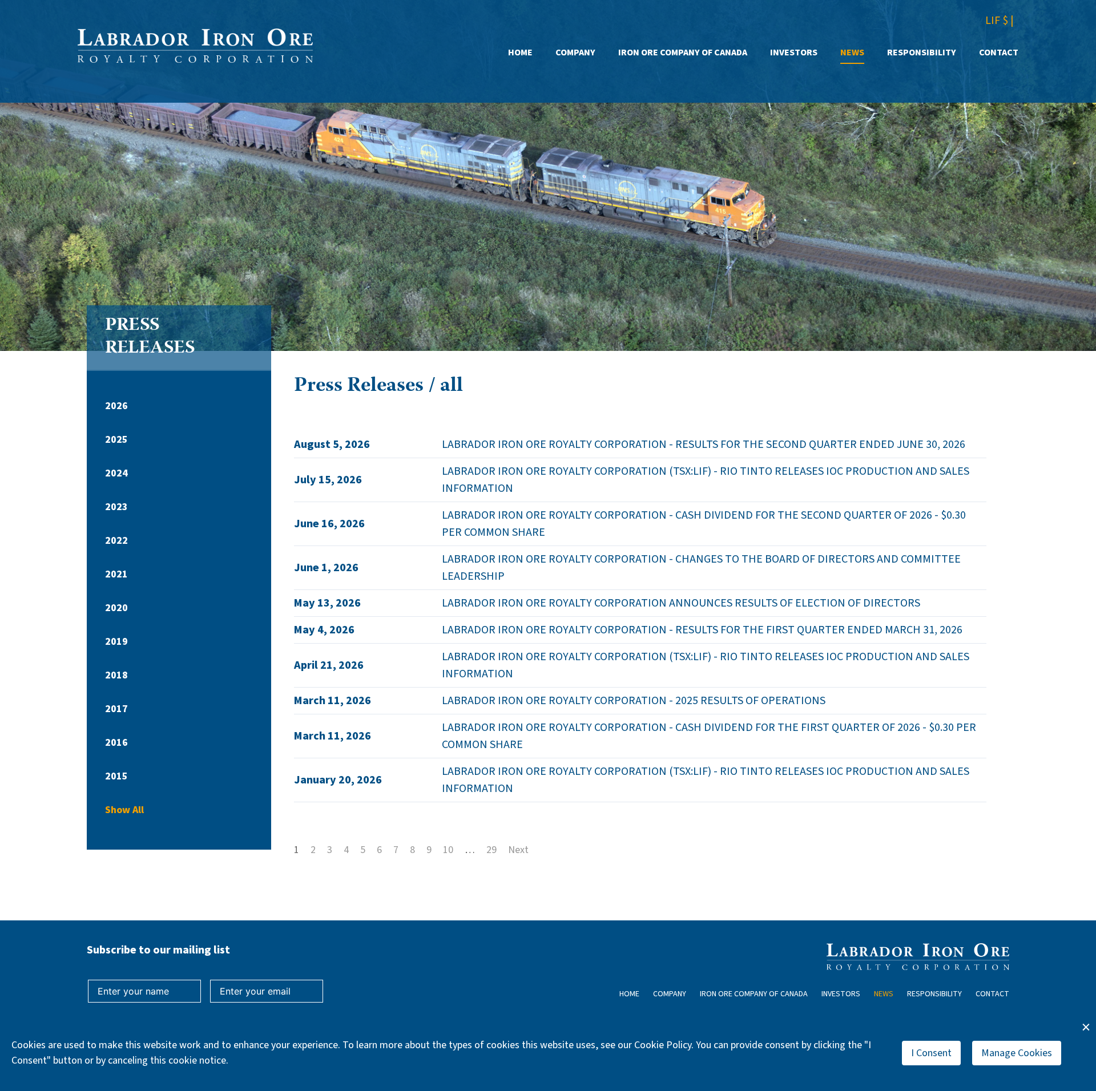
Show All (124, 810)
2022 (116, 541)
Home (520, 52)
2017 (116, 709)
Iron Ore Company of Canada (682, 52)
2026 (116, 406)
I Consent (931, 1053)
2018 (116, 675)
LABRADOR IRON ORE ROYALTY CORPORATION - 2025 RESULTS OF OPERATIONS (633, 701)
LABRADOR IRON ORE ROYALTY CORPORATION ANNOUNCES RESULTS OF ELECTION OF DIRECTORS (681, 603)
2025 (116, 440)
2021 (116, 574)
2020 (116, 608)
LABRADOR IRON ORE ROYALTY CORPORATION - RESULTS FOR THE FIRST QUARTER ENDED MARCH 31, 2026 (702, 630)
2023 (116, 507)
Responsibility (921, 52)
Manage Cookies (1016, 1053)
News (852, 52)
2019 (116, 642)
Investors (793, 52)
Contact (998, 52)
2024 (116, 473)
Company (575, 52)
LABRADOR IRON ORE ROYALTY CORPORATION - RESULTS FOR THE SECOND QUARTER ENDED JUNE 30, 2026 (703, 444)
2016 (116, 743)
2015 (116, 776)
